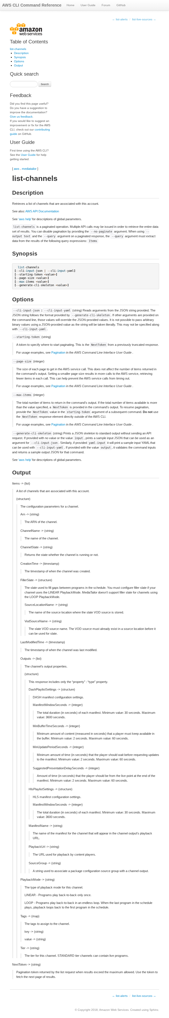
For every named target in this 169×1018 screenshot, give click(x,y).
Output (18, 65)
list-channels (18, 49)
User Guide (88, 5)
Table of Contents (29, 41)
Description (21, 53)
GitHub (121, 5)
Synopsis (20, 57)
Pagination (58, 352)
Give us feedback (21, 116)
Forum (106, 5)
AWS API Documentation (42, 211)
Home (70, 5)
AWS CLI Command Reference (31, 5)
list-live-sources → (144, 19)
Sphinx (153, 1009)
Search (45, 84)
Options (19, 61)
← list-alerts (120, 19)
